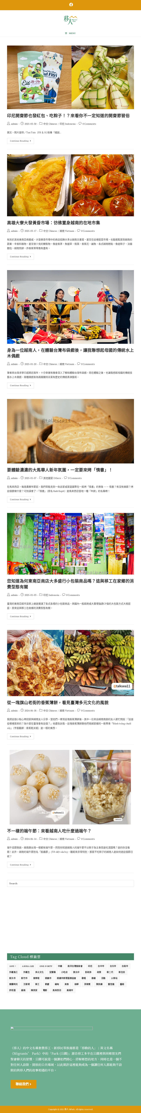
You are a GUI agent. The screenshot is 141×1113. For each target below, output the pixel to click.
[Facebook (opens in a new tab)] (70, 5)
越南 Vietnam (67, 231)
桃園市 (48, 978)
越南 (23, 990)
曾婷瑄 (36, 978)
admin (14, 123)
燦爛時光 (13, 984)
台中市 (101, 966)
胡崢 (76, 984)
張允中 (76, 972)
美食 (67, 984)
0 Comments (89, 123)
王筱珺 (26, 984)
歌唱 (84, 978)
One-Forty (46, 966)
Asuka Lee (28, 966)
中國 (60, 966)
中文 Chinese (50, 123)
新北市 (12, 978)
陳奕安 (34, 990)
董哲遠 (111, 984)
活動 (103, 978)
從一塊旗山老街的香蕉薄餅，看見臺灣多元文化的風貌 (58, 702)
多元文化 (39, 972)
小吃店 (64, 972)
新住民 (122, 972)
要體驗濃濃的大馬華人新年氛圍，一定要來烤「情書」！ (60, 470)
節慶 (47, 984)
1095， (13, 966)
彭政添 (88, 972)
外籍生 (26, 972)
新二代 (110, 972)
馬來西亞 (57, 990)
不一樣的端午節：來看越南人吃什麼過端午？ (49, 831)
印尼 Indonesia (67, 123)
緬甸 (57, 984)
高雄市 (70, 990)
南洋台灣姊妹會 (75, 966)
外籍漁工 (13, 972)
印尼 (90, 966)
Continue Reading (22, 140)
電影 (45, 990)
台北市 (113, 966)
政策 (99, 972)
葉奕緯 (99, 984)
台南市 (125, 966)
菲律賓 (87, 984)
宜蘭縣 (52, 972)
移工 (37, 984)
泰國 (93, 978)
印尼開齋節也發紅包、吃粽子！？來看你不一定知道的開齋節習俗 (68, 115)
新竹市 (24, 978)
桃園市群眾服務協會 (66, 978)
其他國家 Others (52, 478)
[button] (23, 1084)
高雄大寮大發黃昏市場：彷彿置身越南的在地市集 (53, 222)
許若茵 (12, 990)
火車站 (114, 978)
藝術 (122, 984)
